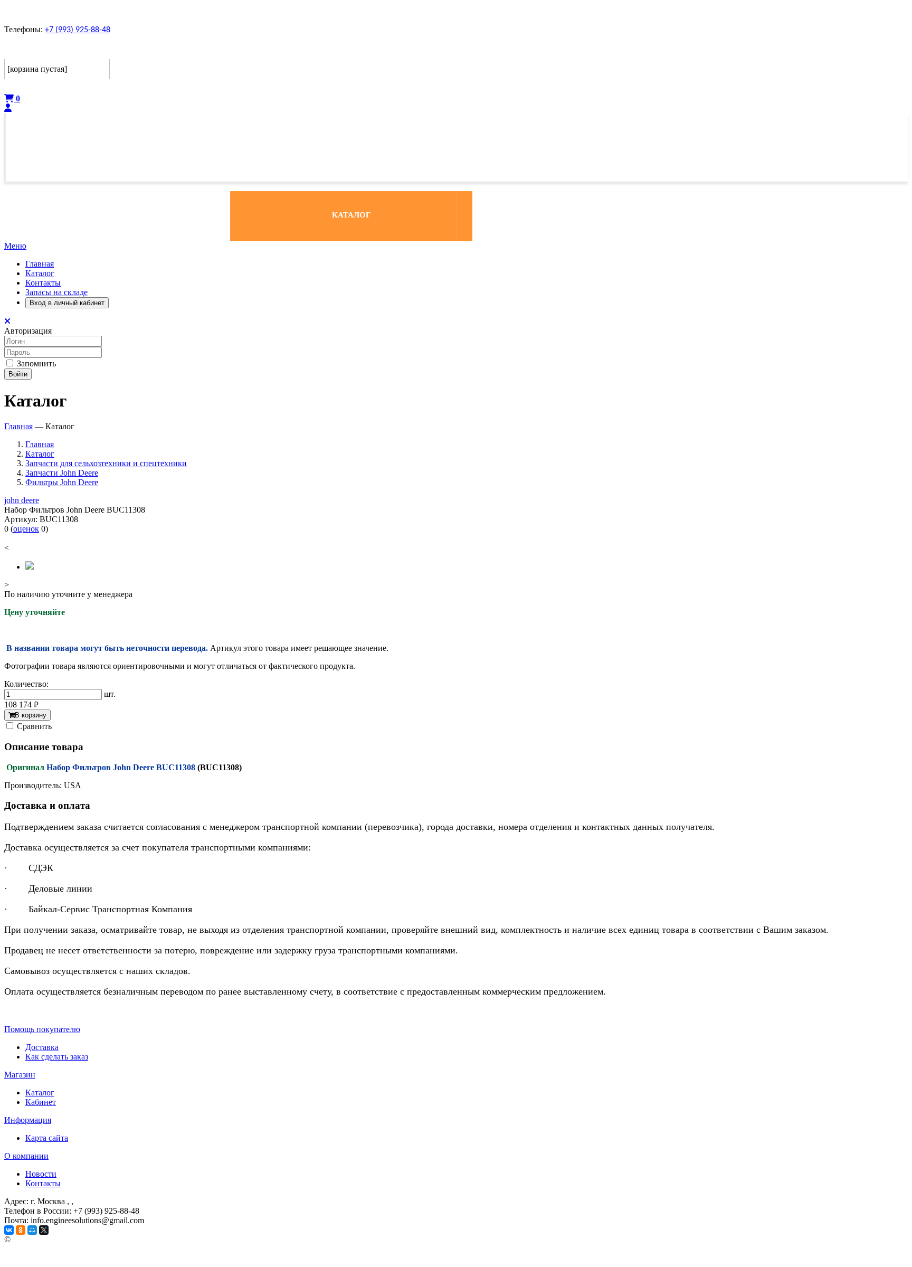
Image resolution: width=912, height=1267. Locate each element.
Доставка (42, 1047)
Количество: (26, 683)
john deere (21, 500)
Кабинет (40, 1102)
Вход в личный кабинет (67, 303)
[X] (44, 1230)
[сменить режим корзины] (102, 50)
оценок (26, 528)
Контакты (43, 282)
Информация (27, 1119)
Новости (40, 1173)
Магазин (19, 1074)
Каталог (39, 273)
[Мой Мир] (32, 1230)
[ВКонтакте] (9, 1230)
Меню (15, 245)
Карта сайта (46, 1137)
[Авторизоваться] (8, 107)
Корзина (23, 50)
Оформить (25, 86)
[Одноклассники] (20, 1230)
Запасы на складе (56, 292)
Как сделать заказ (56, 1056)
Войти (17, 374)
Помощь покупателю (42, 1029)
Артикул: (20, 519)
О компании (26, 1155)
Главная (39, 263)
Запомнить (35, 363)
